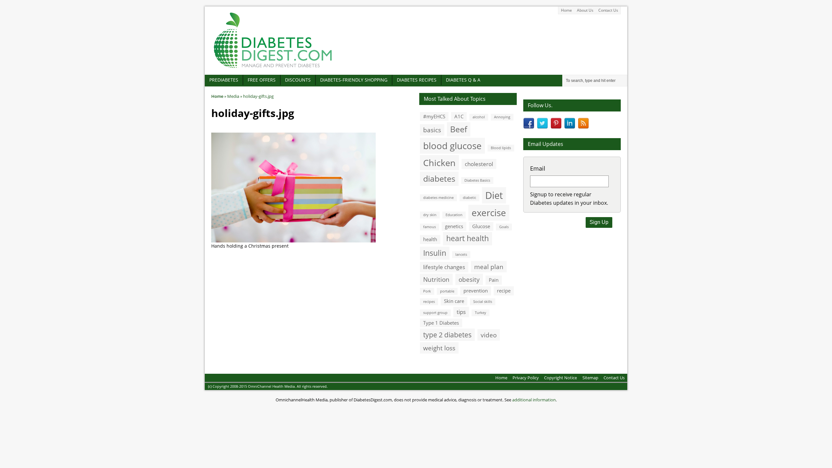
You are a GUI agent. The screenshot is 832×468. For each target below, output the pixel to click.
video (489, 335)
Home (566, 10)
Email (537, 168)
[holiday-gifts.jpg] (293, 239)
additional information (534, 400)
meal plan (488, 266)
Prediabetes (223, 80)
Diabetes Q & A (463, 80)
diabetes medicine (438, 197)
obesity (469, 279)
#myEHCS (434, 116)
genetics (454, 226)
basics (432, 129)
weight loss (439, 348)
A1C (458, 116)
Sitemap (590, 378)
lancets (461, 254)
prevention (475, 290)
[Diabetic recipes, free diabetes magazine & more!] (273, 68)
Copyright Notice (560, 378)
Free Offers (262, 80)
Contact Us (608, 10)
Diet (494, 195)
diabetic (469, 197)
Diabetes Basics (477, 180)
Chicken (439, 163)
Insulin (434, 253)
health (430, 239)
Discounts (298, 80)
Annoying (502, 117)
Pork (427, 291)
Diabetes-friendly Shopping (353, 80)
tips (461, 312)
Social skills (482, 301)
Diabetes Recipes (416, 80)
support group (435, 312)
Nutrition (436, 279)
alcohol (479, 117)
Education (454, 215)
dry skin (429, 215)
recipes (429, 301)
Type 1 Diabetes (441, 322)
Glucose (481, 226)
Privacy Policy (526, 378)
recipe (504, 290)
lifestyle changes (444, 267)
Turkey (480, 312)
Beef (458, 129)
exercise (489, 212)
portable (447, 291)
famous (429, 227)
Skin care (454, 301)
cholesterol (479, 164)
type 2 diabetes (447, 334)
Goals (504, 227)
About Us (585, 10)
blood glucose (452, 145)
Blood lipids (501, 148)
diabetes (439, 178)
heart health (467, 238)
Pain (494, 280)
